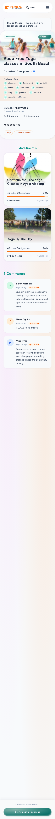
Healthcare (10, 37)
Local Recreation (24, 133)
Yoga (8, 133)
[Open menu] (47, 7)
